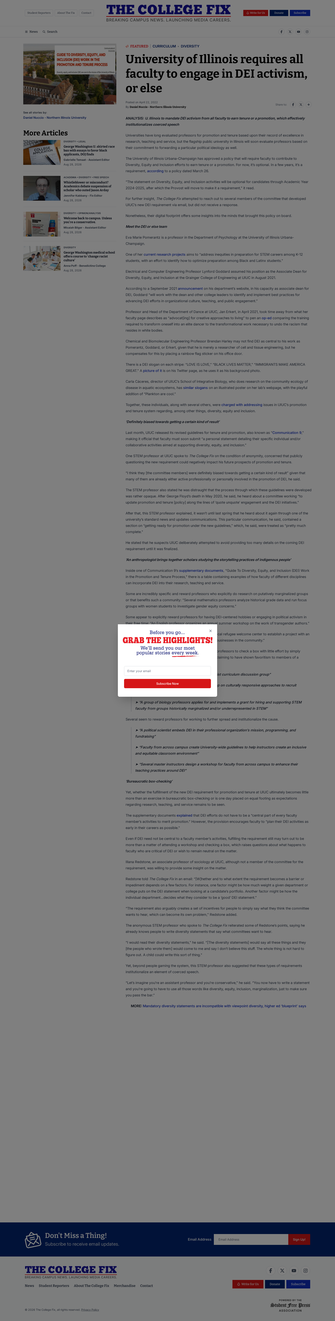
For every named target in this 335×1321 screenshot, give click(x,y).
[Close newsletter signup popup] (210, 630)
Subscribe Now (167, 683)
